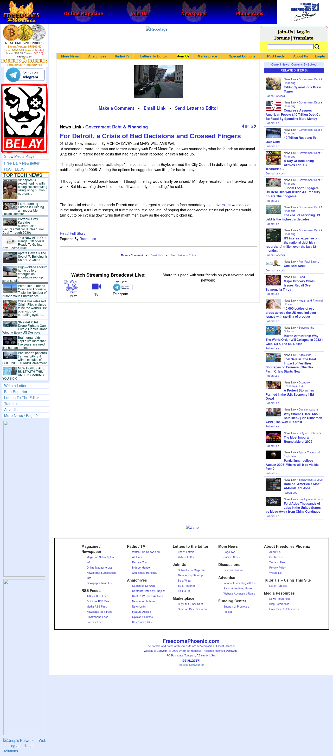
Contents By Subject (304, 64)
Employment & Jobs (311, 479)
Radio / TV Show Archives (147, 596)
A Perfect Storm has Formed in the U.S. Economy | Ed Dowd (290, 394)
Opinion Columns (142, 617)
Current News (280, 64)
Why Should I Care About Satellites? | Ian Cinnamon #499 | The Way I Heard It (294, 418)
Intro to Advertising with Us (239, 583)
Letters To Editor (153, 56)
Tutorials (11, 403)
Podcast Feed (95, 622)
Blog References (279, 604)
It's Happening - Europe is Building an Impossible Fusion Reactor (23, 208)
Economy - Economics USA (297, 384)
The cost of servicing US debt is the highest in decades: (293, 217)
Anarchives (97, 56)
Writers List (275, 573)
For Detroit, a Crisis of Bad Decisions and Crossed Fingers (150, 135)
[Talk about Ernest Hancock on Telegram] (120, 287)
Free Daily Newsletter (22, 163)
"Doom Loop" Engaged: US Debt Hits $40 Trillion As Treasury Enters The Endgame (293, 192)
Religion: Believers (310, 433)
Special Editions (242, 56)
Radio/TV (122, 56)
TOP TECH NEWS (22, 175)
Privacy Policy (277, 567)
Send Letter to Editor (196, 108)
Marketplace (207, 56)
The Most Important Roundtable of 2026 (298, 439)
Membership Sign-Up (190, 575)
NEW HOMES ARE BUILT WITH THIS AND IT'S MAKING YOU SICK (23, 373)
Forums (282, 38)
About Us (300, 56)
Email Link (154, 108)
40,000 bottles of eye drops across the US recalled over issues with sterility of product (291, 312)
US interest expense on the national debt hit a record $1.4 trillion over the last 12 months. (292, 244)
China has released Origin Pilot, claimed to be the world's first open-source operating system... (32, 308)
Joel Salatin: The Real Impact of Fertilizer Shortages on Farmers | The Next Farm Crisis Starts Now (291, 365)
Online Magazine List (99, 567)
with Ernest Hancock (144, 573)
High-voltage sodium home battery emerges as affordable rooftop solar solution (24, 274)
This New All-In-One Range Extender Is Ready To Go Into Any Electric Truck (24, 242)
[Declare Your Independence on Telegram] (25, 74)
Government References (284, 609)
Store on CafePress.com (192, 609)
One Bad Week (295, 265)
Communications (308, 409)
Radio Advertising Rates (237, 588)
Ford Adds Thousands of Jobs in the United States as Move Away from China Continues (293, 507)
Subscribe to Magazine (192, 570)
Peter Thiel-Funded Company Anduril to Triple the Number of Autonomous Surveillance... (24, 290)
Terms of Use (277, 562)
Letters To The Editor (21, 397)
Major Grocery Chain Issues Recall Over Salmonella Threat (290, 285)
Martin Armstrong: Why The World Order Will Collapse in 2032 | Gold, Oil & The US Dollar (294, 339)
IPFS (249, 126)
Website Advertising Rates (239, 593)
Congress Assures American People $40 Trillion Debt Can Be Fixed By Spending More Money (294, 114)
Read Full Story (72, 233)
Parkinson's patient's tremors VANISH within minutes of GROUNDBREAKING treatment (24, 357)
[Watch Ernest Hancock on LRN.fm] (72, 286)
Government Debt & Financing (116, 126)
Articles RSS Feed (97, 596)
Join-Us (285, 31)
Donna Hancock (275, 96)
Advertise (12, 409)
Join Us (183, 56)
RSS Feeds (276, 56)
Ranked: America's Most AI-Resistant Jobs (302, 485)
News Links (139, 606)
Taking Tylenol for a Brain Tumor (302, 89)
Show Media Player (20, 156)
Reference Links (142, 622)
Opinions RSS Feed (99, 601)
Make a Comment (116, 108)
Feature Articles (141, 612)
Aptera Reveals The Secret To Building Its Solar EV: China (33, 256)
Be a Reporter (15, 391)
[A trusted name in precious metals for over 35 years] (24, 61)
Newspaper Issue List (99, 583)
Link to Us (184, 591)
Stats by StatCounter (191, 665)
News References (279, 599)
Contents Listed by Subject (148, 591)
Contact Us (276, 557)
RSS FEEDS (14, 169)
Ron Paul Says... (309, 261)
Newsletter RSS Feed (99, 612)
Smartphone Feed (97, 617)
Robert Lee (88, 238)
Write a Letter (15, 385)
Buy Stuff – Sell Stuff (190, 604)
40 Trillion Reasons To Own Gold (291, 139)
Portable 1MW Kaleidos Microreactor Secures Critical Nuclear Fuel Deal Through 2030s (23, 225)
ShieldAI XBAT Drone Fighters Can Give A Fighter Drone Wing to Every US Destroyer (25, 327)
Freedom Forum (232, 570)
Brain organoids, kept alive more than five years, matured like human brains (24, 342)
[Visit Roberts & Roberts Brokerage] (24, 32)
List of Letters (186, 552)
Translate (303, 38)
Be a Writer (184, 580)
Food (302, 277)
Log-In (303, 31)
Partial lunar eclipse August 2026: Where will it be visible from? (292, 464)
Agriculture (305, 355)
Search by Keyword (144, 586)
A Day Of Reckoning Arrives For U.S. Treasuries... (290, 164)
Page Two (229, 552)
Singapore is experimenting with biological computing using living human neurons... (32, 186)
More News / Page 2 (21, 415)
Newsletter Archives (144, 601)
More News (70, 56)
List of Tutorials (278, 586)
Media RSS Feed (97, 606)
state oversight (219, 204)
